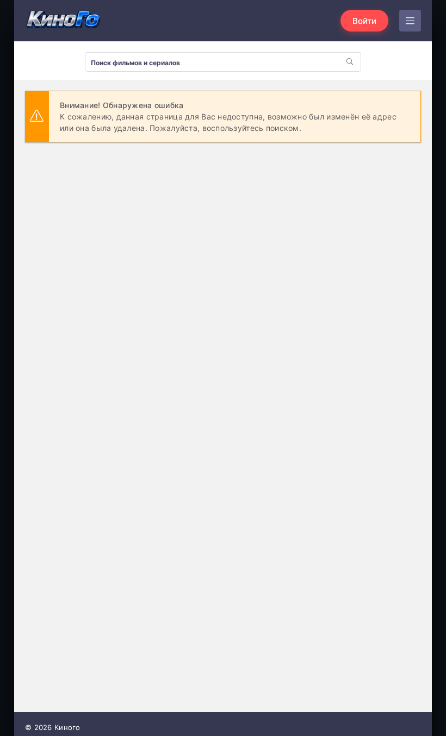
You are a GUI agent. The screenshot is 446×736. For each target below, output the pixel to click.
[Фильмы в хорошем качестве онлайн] (63, 20)
